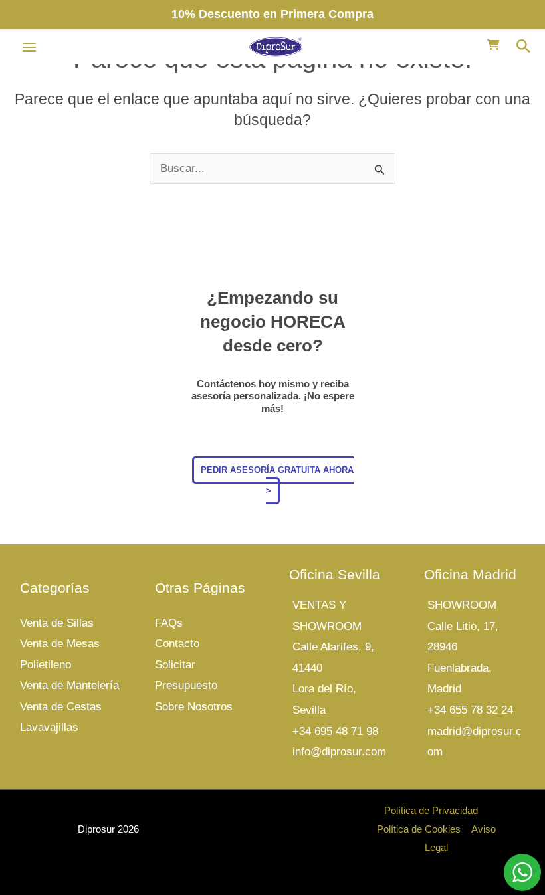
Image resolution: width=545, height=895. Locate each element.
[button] (524, 47)
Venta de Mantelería (69, 685)
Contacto (177, 643)
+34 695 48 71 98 (335, 731)
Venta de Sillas (57, 623)
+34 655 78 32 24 (470, 710)
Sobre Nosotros (194, 706)
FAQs (169, 623)
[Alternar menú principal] (29, 47)
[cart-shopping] (493, 44)
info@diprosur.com (339, 752)
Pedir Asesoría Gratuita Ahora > (277, 480)
